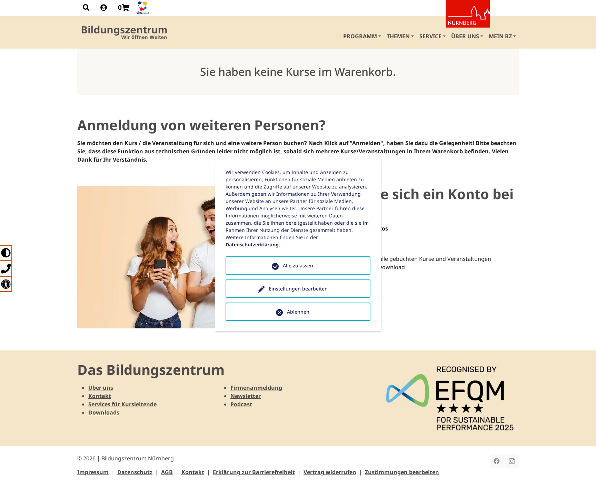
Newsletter (245, 396)
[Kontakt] (6, 268)
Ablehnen (298, 311)
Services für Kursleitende (122, 404)
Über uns (100, 387)
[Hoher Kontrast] (6, 253)
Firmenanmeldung (256, 387)
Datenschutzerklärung (252, 244)
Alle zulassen (298, 265)
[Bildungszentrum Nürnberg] (124, 32)
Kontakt (99, 396)
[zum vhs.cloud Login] (143, 8)
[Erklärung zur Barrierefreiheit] (6, 284)
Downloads (103, 412)
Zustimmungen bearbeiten (402, 472)
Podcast (241, 404)
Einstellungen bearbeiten (298, 288)
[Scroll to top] (581, 475)
